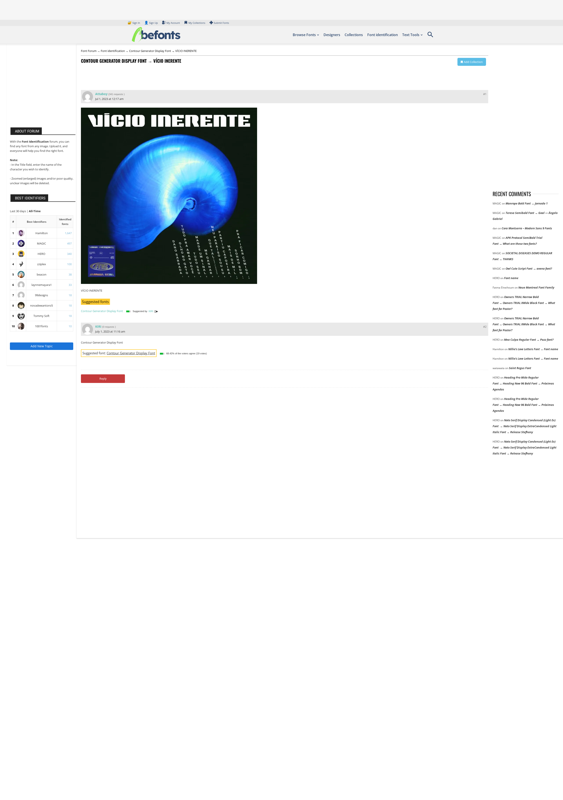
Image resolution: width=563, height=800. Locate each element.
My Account (173, 22)
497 (69, 243)
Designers (332, 34)
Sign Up (151, 22)
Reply (103, 379)
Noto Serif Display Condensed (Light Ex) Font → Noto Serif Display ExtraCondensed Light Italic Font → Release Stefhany (524, 426)
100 (69, 264)
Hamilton (41, 233)
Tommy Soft (41, 316)
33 (70, 285)
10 (13, 326)
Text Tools (410, 34)
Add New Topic (42, 346)
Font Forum (89, 51)
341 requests (116, 94)
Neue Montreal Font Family (536, 287)
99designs (41, 295)
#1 (484, 94)
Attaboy (101, 94)
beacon (41, 274)
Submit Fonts (221, 22)
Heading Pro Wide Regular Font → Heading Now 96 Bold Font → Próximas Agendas (523, 383)
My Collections (196, 22)
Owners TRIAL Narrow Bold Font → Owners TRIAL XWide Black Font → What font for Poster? (524, 303)
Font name (511, 278)
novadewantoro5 (41, 305)
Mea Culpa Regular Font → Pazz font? (529, 340)
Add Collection (473, 62)
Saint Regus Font (520, 368)
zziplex (41, 264)
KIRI (151, 311)
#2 (484, 327)
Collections (354, 34)
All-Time (35, 211)
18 (70, 295)
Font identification (382, 34)
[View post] (156, 311)
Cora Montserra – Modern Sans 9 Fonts (527, 228)
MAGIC (41, 243)
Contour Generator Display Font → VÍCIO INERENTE (163, 51)
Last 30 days (18, 211)
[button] (430, 36)
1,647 (68, 233)
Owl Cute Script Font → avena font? (529, 268)
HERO (41, 254)
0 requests (108, 327)
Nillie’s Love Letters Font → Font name (533, 349)
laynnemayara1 (41, 285)
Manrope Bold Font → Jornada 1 (527, 203)
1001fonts (41, 326)
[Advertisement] (43, 89)
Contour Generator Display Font (102, 311)
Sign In (134, 22)
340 (69, 254)
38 (70, 274)
